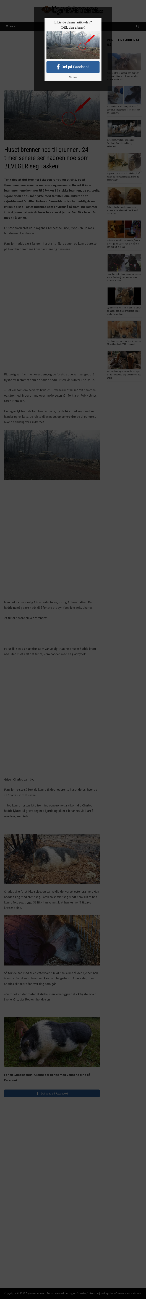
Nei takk (73, 77)
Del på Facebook (75, 67)
